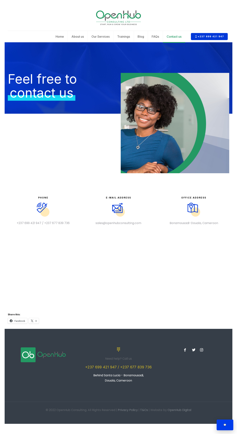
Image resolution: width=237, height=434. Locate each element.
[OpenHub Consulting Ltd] (118, 18)
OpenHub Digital (179, 410)
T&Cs (144, 410)
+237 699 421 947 (211, 36)
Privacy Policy (128, 410)
